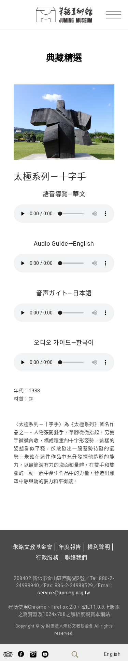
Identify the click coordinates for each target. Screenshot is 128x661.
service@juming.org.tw (64, 592)
